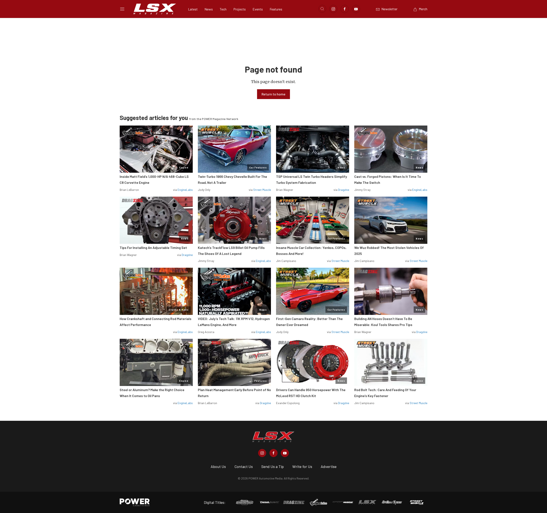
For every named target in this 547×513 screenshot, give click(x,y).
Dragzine (343, 189)
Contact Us (243, 466)
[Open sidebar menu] (122, 9)
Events (258, 9)
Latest (193, 9)
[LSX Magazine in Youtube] (285, 453)
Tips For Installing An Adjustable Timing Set (153, 248)
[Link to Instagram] (333, 9)
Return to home (273, 94)
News (208, 9)
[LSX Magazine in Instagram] (262, 453)
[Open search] (322, 9)
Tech (223, 9)
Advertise (329, 466)
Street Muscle (262, 189)
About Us (218, 466)
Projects (239, 9)
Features (276, 9)
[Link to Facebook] (345, 9)
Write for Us (302, 466)
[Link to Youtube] (356, 9)
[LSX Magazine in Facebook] (273, 453)
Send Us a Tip (272, 466)
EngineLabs (185, 189)
